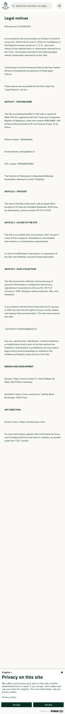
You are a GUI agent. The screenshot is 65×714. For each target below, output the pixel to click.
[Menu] (59, 6)
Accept (16, 704)
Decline (48, 704)
